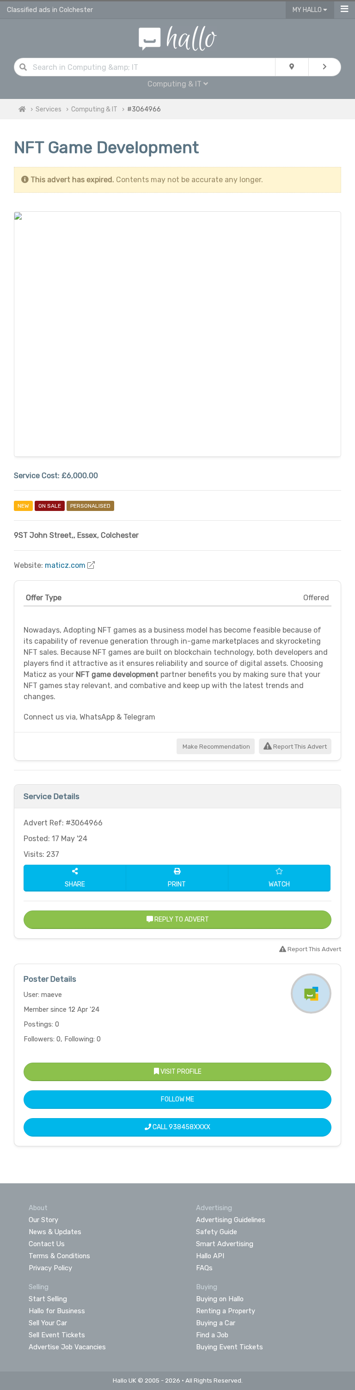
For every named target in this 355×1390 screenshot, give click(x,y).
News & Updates (55, 1232)
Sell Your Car (48, 1323)
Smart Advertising (224, 1244)
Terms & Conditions (59, 1256)
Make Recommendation (215, 746)
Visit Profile (180, 1072)
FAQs (204, 1268)
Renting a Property (225, 1311)
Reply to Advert (181, 919)
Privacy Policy (50, 1268)
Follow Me (177, 1099)
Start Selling (48, 1299)
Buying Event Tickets (229, 1347)
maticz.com (65, 565)
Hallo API (210, 1256)
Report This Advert (299, 746)
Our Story (43, 1220)
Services (48, 109)
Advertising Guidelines (230, 1220)
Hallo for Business (57, 1311)
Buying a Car (215, 1323)
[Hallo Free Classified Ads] (178, 37)
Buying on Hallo (220, 1299)
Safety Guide (216, 1232)
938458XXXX (189, 1127)
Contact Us (47, 1244)
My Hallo (308, 10)
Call (180, 1127)
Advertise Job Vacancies (67, 1347)
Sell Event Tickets (57, 1335)
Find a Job (212, 1335)
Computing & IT (94, 109)
